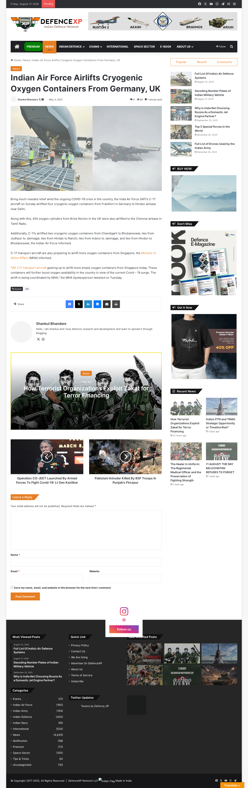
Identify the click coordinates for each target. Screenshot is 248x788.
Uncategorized (22, 764)
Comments (224, 62)
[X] (38, 339)
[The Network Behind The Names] (145, 653)
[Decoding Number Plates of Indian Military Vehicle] (181, 96)
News (49, 46)
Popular (181, 62)
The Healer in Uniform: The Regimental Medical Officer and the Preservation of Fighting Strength (185, 472)
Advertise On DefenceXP (86, 663)
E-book (165, 46)
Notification (20, 740)
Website (94, 571)
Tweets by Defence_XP (95, 706)
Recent (202, 62)
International (117, 46)
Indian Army (20, 710)
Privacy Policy (80, 645)
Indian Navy (20, 722)
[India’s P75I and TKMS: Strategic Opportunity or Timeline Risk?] (221, 406)
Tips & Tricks (21, 758)
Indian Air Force (22, 704)
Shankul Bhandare (28, 99)
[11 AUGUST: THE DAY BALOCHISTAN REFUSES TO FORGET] (221, 451)
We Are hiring (79, 657)
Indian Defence (70, 46)
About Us (183, 46)
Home (17, 60)
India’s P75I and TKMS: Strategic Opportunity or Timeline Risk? (221, 423)
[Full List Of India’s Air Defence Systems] (181, 79)
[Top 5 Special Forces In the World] (181, 132)
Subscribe (77, 681)
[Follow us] (124, 613)
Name (15, 554)
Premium (33, 46)
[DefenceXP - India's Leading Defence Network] (46, 24)
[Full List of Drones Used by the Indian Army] (181, 149)
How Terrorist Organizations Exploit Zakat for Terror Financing (86, 392)
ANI (27, 289)
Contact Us (78, 651)
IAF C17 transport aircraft (29, 268)
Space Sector (144, 46)
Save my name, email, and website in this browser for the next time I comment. (62, 587)
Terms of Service (81, 675)
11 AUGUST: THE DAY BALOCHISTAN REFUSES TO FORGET (220, 468)
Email (15, 571)
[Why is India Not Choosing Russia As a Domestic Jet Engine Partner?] (181, 113)
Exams (94, 46)
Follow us (124, 629)
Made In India (123, 780)
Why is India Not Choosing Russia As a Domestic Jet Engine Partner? (212, 112)
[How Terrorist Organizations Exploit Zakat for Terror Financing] (186, 406)
